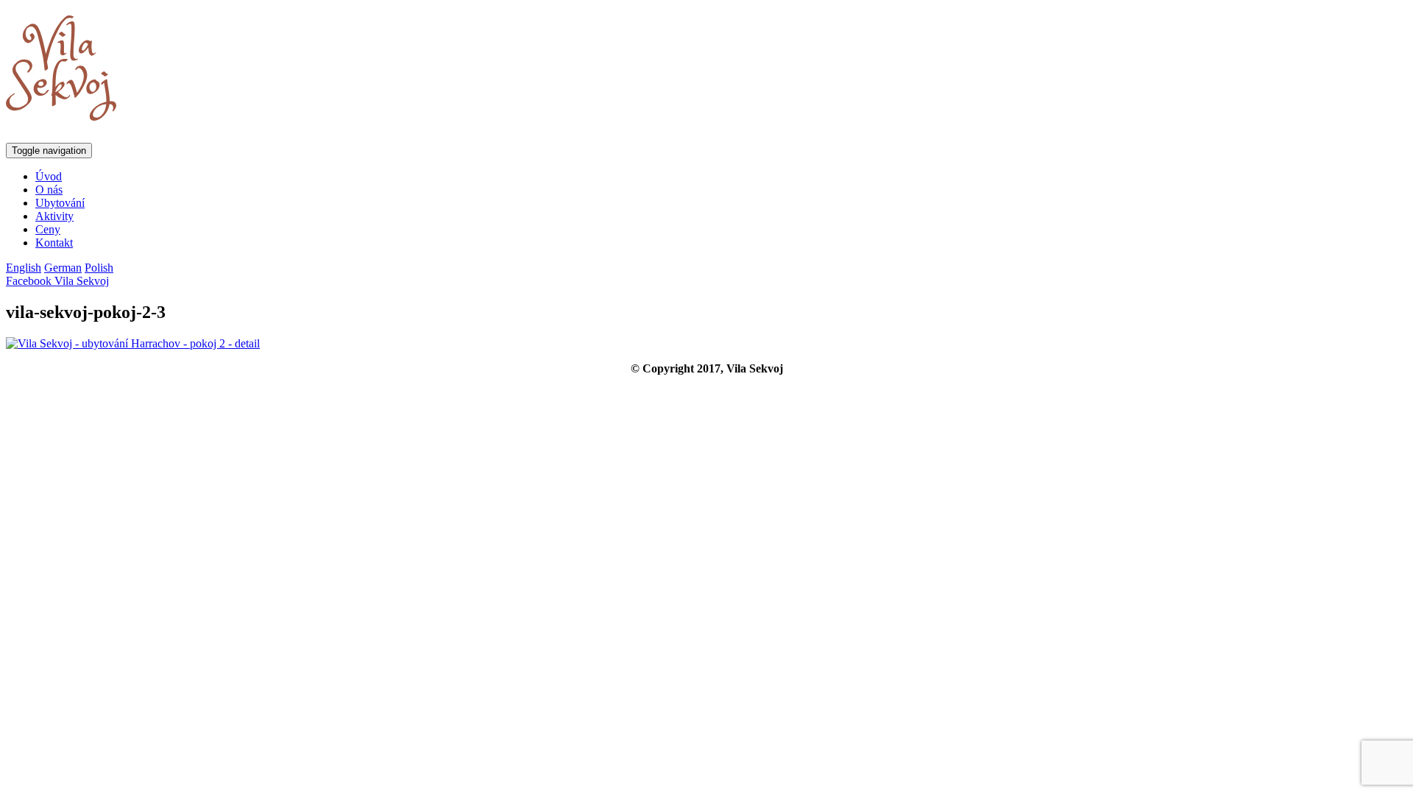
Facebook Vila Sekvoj (57, 281)
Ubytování (60, 203)
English (23, 267)
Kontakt (54, 242)
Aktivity (54, 216)
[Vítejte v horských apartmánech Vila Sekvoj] (61, 112)
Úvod (48, 176)
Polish (99, 267)
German (63, 267)
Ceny (47, 229)
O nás (49, 189)
